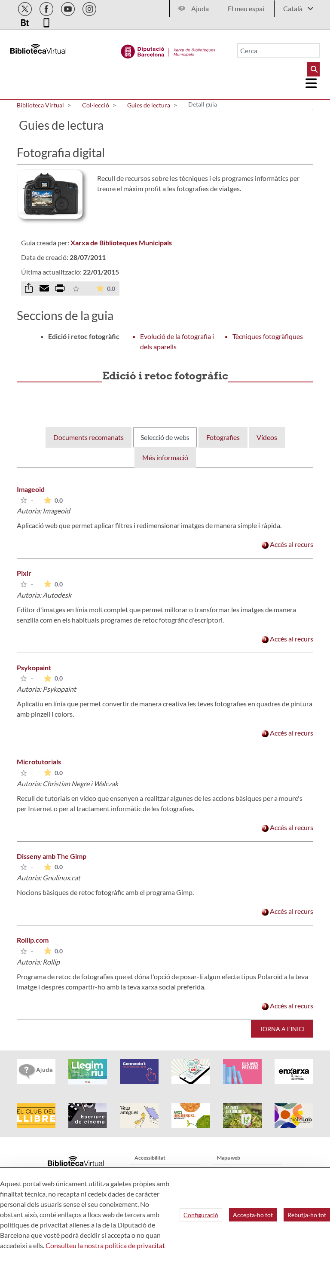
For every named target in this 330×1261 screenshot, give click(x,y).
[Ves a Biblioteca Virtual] (168, 49)
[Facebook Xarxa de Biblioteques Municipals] (47, 7)
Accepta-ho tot (253, 1214)
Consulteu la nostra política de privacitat (105, 1245)
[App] (46, 21)
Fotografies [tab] (223, 437)
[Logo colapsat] (311, 83)
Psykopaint (34, 667)
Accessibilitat (149, 1157)
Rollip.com (33, 940)
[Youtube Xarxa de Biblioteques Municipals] (68, 7)
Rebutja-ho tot (306, 1214)
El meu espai (246, 8)
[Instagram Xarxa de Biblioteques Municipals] (89, 7)
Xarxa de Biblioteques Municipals (121, 242)
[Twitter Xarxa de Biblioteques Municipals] (25, 7)
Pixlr (24, 573)
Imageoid (31, 489)
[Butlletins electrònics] (25, 21)
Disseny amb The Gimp (51, 856)
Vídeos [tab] (267, 437)
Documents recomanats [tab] (88, 437)
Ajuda (200, 8)
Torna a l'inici (282, 1028)
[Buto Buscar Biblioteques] (313, 69)
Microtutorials (39, 761)
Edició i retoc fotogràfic (83, 336)
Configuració (200, 1214)
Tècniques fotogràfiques (267, 336)
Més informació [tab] (165, 457)
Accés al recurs (291, 544)
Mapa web (228, 1157)
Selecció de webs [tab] (165, 437)
